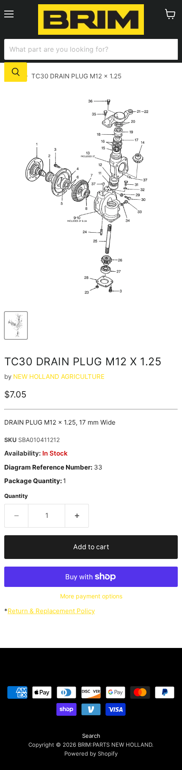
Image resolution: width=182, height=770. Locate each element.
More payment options (91, 596)
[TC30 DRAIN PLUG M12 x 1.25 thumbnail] (16, 325)
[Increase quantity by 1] (77, 516)
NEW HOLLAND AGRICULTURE (59, 376)
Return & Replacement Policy (51, 611)
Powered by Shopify (91, 753)
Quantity (16, 496)
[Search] (15, 72)
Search (91, 735)
